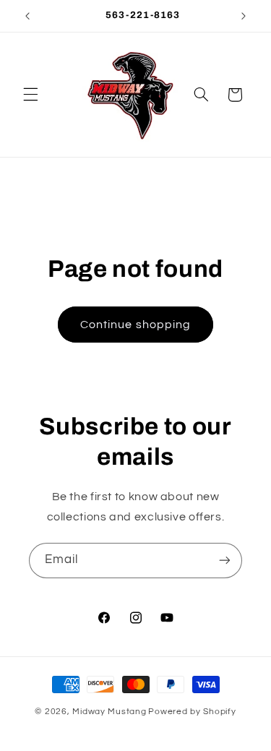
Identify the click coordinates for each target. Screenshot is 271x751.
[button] (30, 94)
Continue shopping (135, 324)
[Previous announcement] (27, 16)
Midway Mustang (109, 712)
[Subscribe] (224, 560)
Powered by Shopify (192, 712)
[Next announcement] (243, 16)
